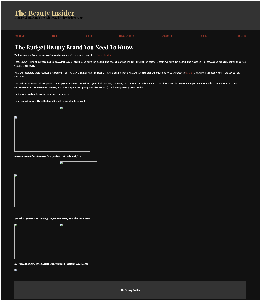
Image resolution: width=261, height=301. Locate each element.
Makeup (20, 36)
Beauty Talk (126, 36)
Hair (54, 36)
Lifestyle (166, 36)
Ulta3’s (188, 73)
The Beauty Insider (44, 12)
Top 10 (203, 36)
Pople (88, 36)
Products (240, 36)
